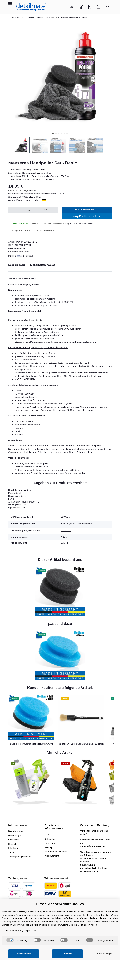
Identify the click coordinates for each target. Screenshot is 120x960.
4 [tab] (61, 133)
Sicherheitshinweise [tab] (42, 264)
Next (109, 145)
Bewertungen (14, 835)
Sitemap (48, 847)
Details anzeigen (104, 953)
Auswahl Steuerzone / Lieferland (24, 200)
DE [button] (71, 6)
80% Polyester (68, 523)
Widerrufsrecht (51, 855)
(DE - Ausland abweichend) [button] (80, 224)
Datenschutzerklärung (12, 930)
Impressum (49, 843)
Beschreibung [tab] (16, 264)
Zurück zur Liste (17, 18)
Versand (33, 190)
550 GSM (65, 517)
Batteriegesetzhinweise (55, 851)
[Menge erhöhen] (54, 210)
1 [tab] (53, 133)
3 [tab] (58, 133)
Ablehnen (67, 954)
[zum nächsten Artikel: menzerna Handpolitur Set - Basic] (108, 17)
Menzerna (24, 251)
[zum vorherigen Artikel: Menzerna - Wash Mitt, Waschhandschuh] (102, 17)
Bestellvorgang (15, 831)
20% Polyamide (84, 523)
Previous (11, 145)
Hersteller (13, 844)
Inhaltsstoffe (14, 848)
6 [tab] (67, 133)
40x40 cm (66, 530)
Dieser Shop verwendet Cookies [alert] (60, 904)
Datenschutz (50, 839)
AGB (46, 834)
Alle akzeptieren (23, 954)
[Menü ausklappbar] (10, 2)
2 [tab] (55, 133)
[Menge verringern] (12, 210)
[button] (64, 7)
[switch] (10, 940)
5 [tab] (64, 133)
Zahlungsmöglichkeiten (19, 856)
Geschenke (14, 839)
